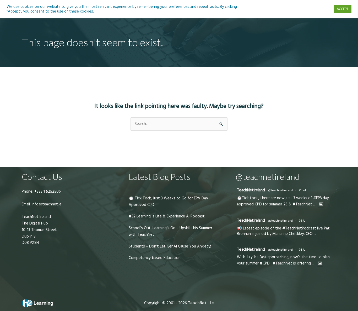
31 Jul (302, 190)
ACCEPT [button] (342, 9)
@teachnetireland (280, 190)
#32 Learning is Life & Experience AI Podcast (167, 216)
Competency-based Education (155, 258)
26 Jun (303, 220)
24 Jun (303, 249)
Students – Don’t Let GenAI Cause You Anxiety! (170, 246)
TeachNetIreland (251, 190)
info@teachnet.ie (46, 204)
